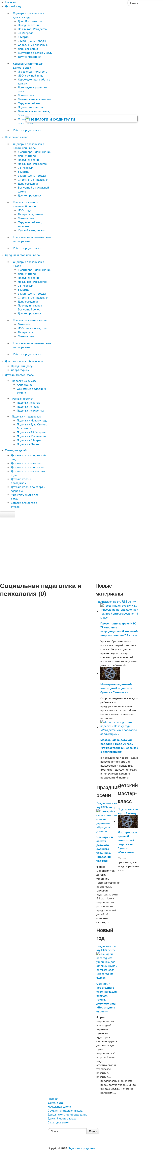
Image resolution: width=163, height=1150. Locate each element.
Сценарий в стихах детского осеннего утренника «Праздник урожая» (104, 849)
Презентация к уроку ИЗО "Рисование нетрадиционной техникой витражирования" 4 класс (119, 629)
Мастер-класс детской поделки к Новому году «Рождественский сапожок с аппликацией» (119, 746)
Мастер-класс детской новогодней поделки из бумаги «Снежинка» (117, 688)
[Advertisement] (81, 551)
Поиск (93, 1131)
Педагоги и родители (81, 1148)
